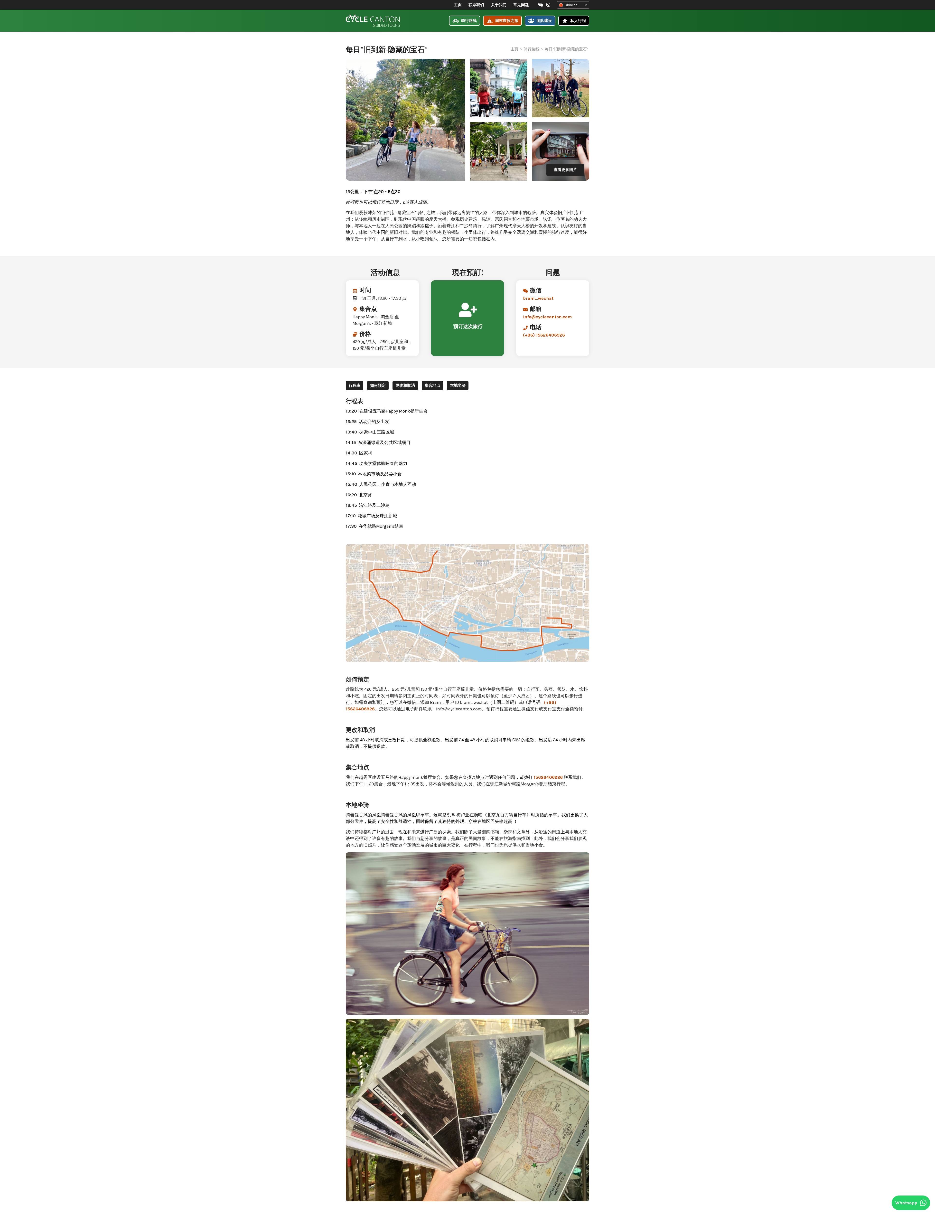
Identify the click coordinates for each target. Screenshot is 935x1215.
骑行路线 (468, 20)
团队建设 (543, 20)
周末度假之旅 (506, 20)
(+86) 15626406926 (544, 335)
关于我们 (498, 4)
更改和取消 (405, 385)
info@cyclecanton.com (547, 317)
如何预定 (378, 385)
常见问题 (521, 4)
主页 (458, 4)
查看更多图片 (565, 169)
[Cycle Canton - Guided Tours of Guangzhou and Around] (373, 20)
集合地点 (432, 385)
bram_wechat (538, 298)
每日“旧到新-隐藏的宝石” (567, 49)
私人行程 (577, 20)
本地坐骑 (458, 385)
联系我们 (476, 4)
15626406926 (548, 777)
